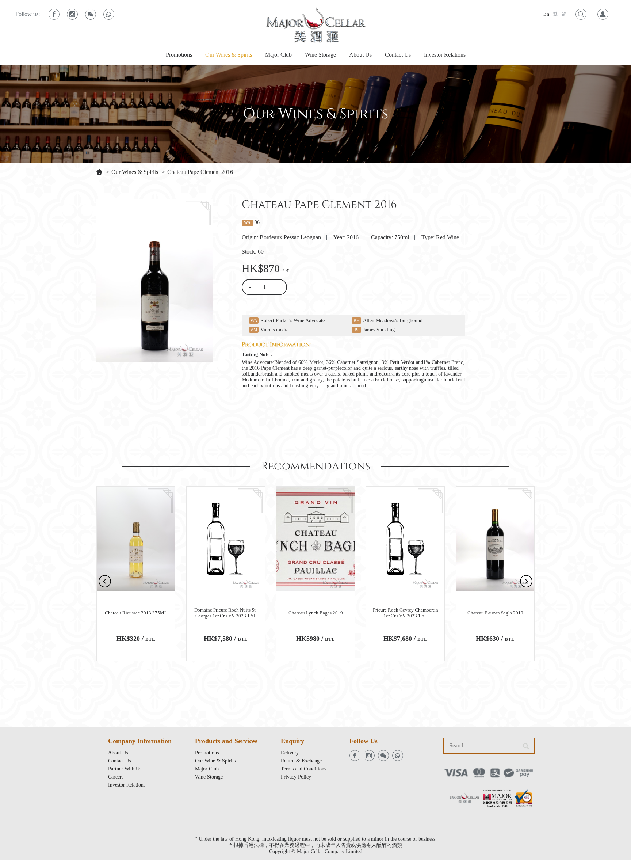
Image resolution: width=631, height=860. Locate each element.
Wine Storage (320, 55)
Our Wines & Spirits (228, 55)
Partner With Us (124, 769)
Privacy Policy (296, 777)
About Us (360, 55)
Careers (115, 777)
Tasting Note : (257, 354)
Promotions (179, 55)
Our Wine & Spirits (215, 761)
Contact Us (398, 55)
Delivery (290, 753)
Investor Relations (445, 55)
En (546, 14)
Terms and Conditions (303, 769)
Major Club (278, 55)
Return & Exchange (301, 761)
